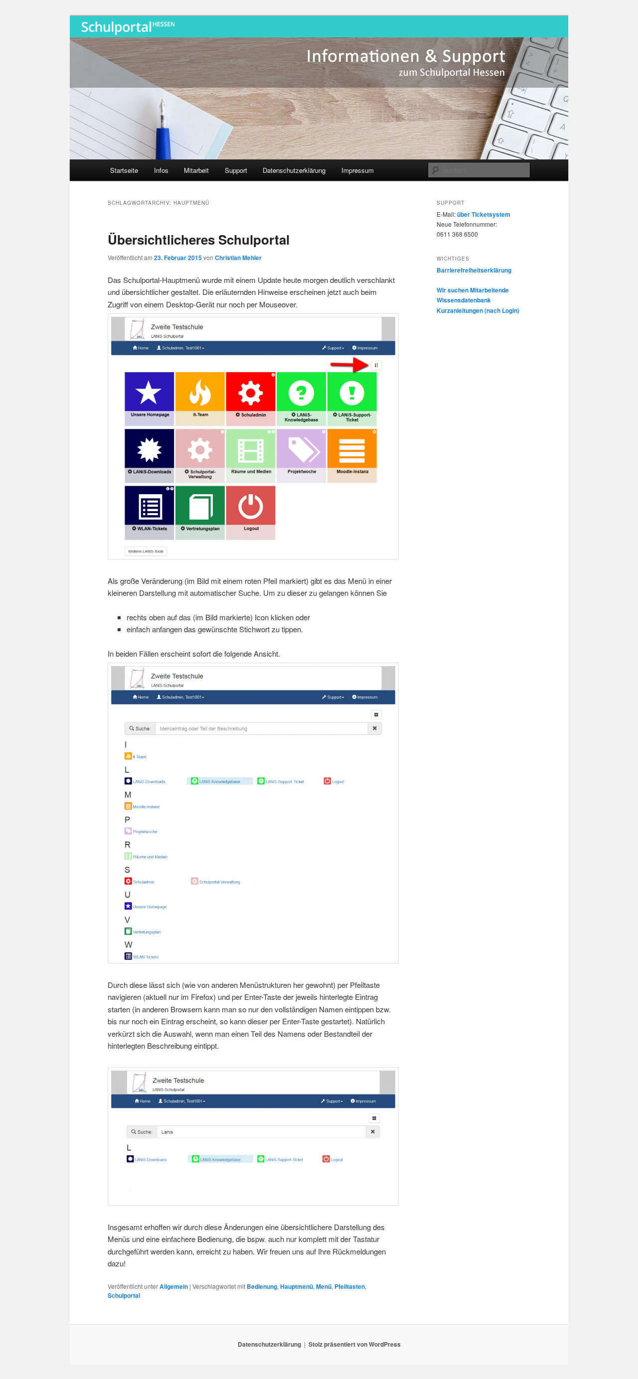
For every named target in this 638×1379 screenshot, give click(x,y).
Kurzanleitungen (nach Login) (478, 310)
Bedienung (262, 1286)
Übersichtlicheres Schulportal (199, 239)
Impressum (357, 170)
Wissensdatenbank (464, 299)
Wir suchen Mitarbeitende (473, 289)
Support (236, 170)
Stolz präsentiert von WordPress (355, 1344)
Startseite (124, 170)
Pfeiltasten (349, 1286)
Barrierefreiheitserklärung (474, 270)
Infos (161, 170)
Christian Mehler (238, 257)
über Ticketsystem (483, 214)
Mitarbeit (196, 170)
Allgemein (174, 1286)
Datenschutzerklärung (294, 170)
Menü (323, 1286)
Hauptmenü (296, 1286)
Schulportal (124, 1295)
